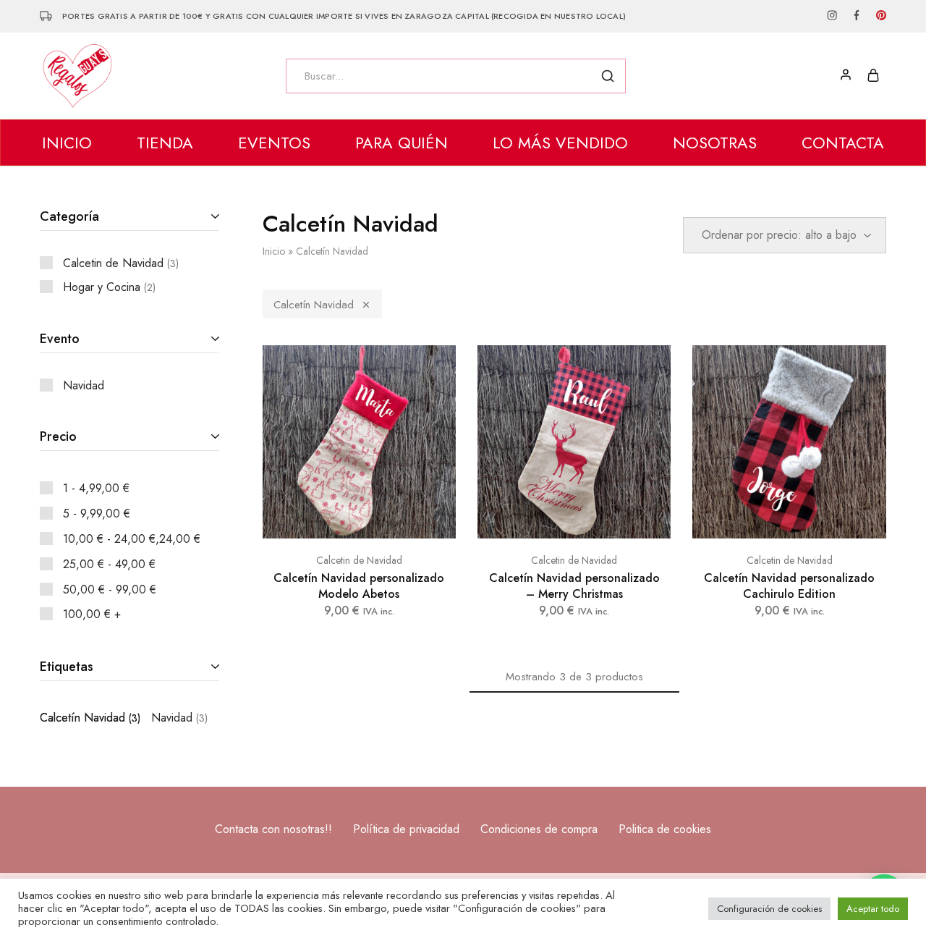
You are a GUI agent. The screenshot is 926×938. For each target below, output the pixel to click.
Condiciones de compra (539, 829)
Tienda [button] (165, 142)
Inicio (67, 142)
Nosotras (715, 142)
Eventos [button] (274, 142)
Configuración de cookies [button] (769, 909)
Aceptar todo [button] (872, 909)
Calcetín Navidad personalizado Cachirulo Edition (789, 585)
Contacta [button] (843, 142)
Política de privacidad (406, 829)
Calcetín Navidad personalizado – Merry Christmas (574, 585)
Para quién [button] (401, 142)
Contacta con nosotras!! (273, 829)
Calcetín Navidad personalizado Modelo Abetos (358, 585)
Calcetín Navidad (313, 305)
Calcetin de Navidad (359, 560)
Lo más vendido (560, 142)
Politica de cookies (665, 829)
